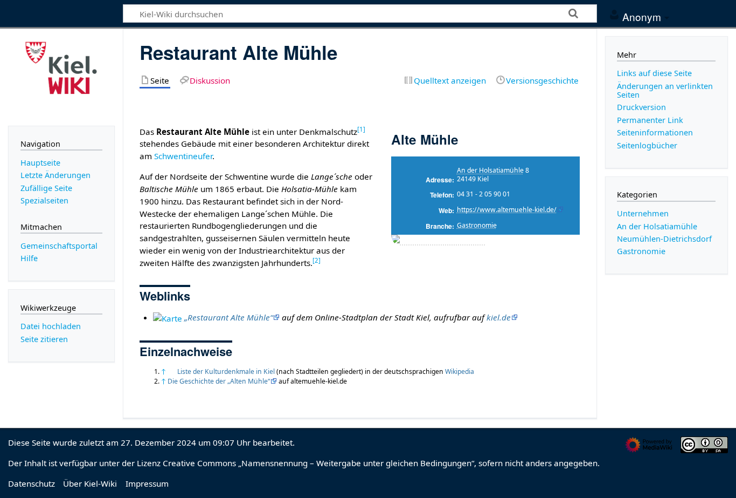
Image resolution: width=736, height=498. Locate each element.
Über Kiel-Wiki (90, 483)
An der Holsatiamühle (490, 170)
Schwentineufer (183, 156)
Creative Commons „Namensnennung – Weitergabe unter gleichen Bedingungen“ (318, 463)
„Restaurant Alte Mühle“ (228, 317)
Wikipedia (459, 371)
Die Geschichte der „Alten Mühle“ (219, 381)
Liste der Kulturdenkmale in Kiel (226, 371)
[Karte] (167, 317)
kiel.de (499, 317)
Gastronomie (477, 225)
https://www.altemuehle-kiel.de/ (507, 209)
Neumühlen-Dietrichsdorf (664, 239)
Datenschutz (31, 483)
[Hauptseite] (61, 76)
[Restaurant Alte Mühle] (438, 240)
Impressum (147, 483)
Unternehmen (643, 213)
